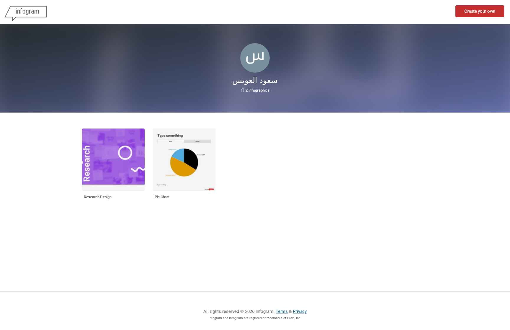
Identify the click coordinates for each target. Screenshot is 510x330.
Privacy (300, 311)
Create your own (479, 11)
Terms (282, 311)
